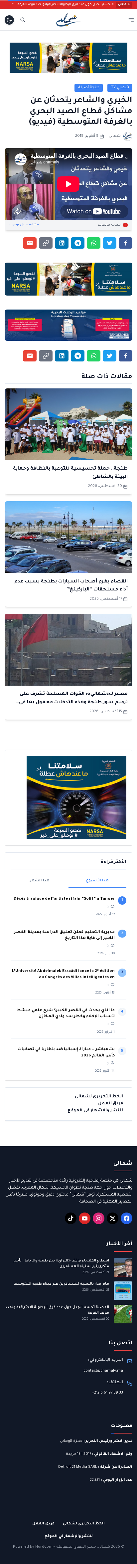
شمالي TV (120, 88)
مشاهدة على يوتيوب (24, 225)
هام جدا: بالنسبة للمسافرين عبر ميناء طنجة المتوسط (61, 1284)
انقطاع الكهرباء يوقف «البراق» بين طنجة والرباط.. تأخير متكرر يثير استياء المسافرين (61, 1263)
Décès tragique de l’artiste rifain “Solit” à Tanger (64, 899)
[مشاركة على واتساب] (93, 243)
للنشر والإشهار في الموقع (95, 1110)
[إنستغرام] (98, 1218)
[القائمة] (131, 20)
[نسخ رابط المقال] (46, 243)
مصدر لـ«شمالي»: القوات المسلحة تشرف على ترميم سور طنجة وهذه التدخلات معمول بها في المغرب (73, 702)
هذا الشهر (39, 881)
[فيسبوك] (126, 1218)
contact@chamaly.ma (103, 1371)
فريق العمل (110, 1103)
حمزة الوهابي (71, 1441)
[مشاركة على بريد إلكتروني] (30, 243)
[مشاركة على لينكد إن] (61, 243)
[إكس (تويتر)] (112, 1218)
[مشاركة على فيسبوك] (125, 243)
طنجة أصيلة (88, 88)
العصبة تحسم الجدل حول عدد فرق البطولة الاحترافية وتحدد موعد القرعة (84, 4)
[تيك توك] (70, 1218)
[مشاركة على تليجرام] (77, 243)
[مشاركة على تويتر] (109, 243)
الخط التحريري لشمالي (99, 1096)
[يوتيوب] (84, 1218)
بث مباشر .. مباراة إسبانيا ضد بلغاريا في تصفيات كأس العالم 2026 (66, 1052)
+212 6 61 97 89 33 (107, 1393)
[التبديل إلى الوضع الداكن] (9, 20)
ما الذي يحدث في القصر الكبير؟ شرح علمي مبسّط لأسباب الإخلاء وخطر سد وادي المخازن (66, 1013)
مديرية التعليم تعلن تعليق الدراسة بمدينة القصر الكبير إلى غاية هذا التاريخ (64, 935)
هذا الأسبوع (97, 881)
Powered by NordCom (33, 1547)
